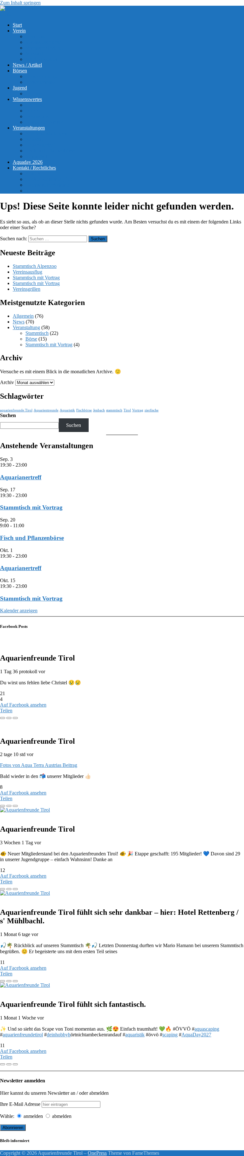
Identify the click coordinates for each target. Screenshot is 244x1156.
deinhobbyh (59, 1034)
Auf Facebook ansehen (23, 705)
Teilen (6, 710)
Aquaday (34, 139)
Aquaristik (67, 410)
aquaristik (135, 1034)
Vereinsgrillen (26, 289)
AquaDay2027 (196, 1034)
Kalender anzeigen (18, 610)
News (18, 321)
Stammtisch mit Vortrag (36, 277)
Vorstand (34, 53)
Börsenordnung (41, 76)
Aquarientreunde (46, 410)
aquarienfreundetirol (23, 1034)
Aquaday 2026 (28, 162)
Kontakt (33, 173)
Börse (31, 339)
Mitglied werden (41, 59)
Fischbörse (84, 410)
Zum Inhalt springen (20, 2)
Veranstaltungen (29, 127)
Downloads (37, 116)
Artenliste (35, 105)
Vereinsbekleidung (44, 47)
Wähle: (7, 1116)
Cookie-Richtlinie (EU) (48, 179)
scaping (170, 1034)
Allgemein (23, 316)
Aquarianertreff (40, 145)
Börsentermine (40, 82)
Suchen (8, 415)
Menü (6, 14)
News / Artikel (27, 65)
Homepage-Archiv (44, 122)
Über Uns (35, 36)
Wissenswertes (27, 99)
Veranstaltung (26, 327)
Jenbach (99, 410)
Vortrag (137, 410)
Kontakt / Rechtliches (34, 167)
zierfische (152, 410)
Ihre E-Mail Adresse (20, 1104)
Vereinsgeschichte (43, 42)
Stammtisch (37, 156)
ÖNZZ (32, 110)
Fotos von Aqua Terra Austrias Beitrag (38, 765)
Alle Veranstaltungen (46, 133)
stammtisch (114, 410)
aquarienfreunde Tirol (16, 410)
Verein (19, 30)
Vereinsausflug (27, 272)
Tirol (127, 410)
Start (17, 25)
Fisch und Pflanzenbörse (50, 150)
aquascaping (206, 1029)
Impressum (36, 190)
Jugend (20, 87)
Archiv (7, 382)
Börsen (20, 70)
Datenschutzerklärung (47, 185)
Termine (33, 93)
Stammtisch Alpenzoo (35, 266)
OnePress (97, 1153)
